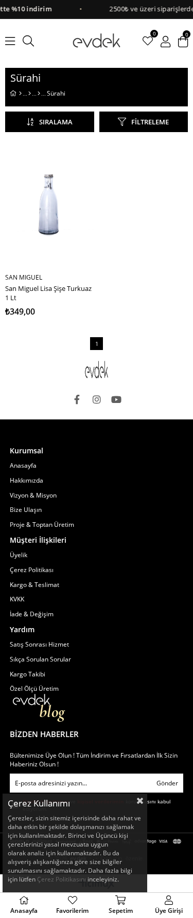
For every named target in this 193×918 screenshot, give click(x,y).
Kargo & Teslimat (34, 585)
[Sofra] (29, 93)
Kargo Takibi (27, 674)
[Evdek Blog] (39, 708)
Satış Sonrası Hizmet (39, 644)
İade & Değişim (32, 614)
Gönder (167, 783)
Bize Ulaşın (26, 510)
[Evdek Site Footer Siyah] (96, 369)
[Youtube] (116, 399)
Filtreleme (150, 121)
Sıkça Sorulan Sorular (40, 659)
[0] (148, 41)
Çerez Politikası (32, 570)
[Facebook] (77, 399)
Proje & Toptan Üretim (42, 525)
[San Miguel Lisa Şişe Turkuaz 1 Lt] (49, 203)
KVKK (17, 599)
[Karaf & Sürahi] (39, 93)
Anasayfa (23, 466)
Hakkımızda (26, 480)
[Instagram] (97, 399)
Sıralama (56, 121)
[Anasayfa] (20, 93)
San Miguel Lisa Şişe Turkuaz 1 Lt (48, 293)
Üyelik (18, 555)
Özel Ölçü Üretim (34, 689)
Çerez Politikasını (61, 879)
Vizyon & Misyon (33, 495)
